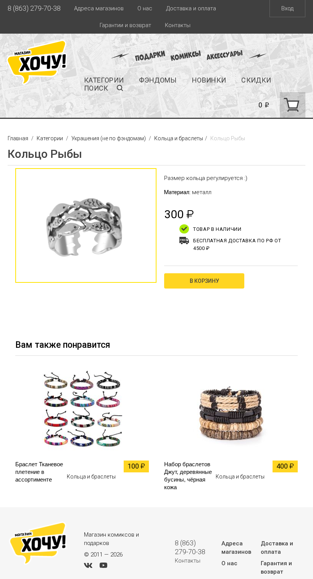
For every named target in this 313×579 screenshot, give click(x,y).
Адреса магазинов (99, 8)
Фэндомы (158, 80)
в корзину (204, 281)
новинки (209, 80)
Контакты (177, 25)
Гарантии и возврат (125, 25)
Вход (287, 8)
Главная (18, 138)
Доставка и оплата (191, 8)
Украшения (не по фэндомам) (108, 138)
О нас (144, 8)
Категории (104, 80)
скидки (256, 80)
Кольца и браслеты (178, 138)
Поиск (96, 88)
